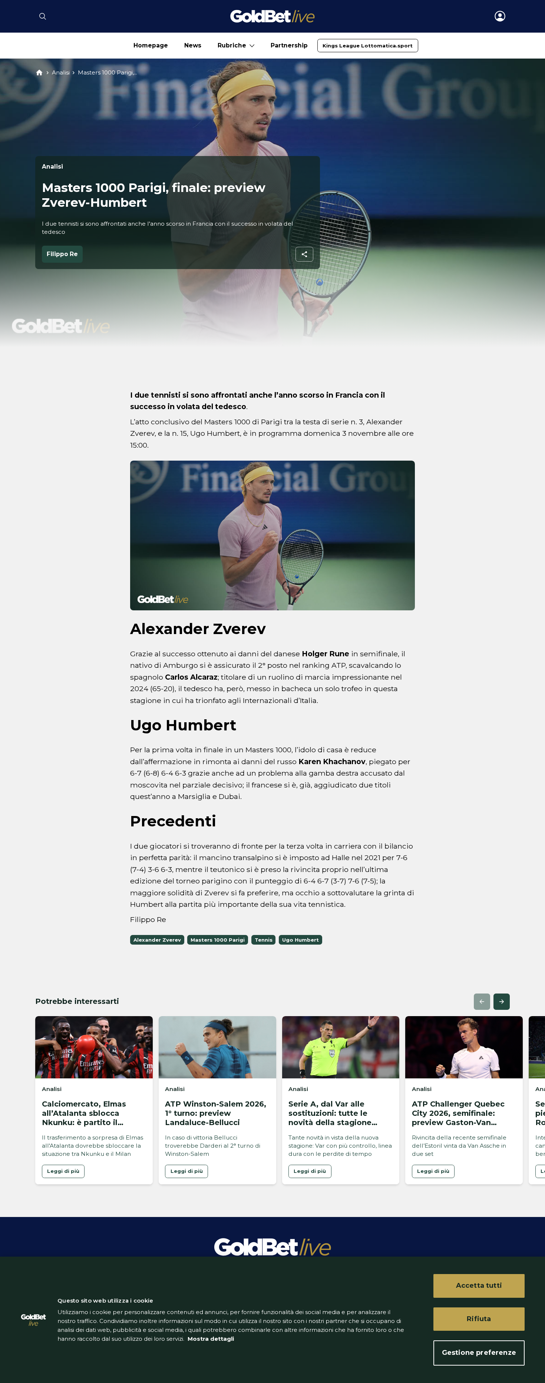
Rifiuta (479, 1319)
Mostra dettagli (210, 1338)
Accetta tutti (479, 1285)
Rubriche (232, 45)
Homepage (150, 45)
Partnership (289, 45)
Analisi (61, 72)
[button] (482, 1002)
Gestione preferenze (479, 1353)
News (192, 45)
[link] (367, 45)
